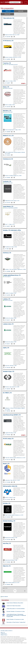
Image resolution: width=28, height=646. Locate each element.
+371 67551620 (7, 499)
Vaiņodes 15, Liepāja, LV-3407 (10, 293)
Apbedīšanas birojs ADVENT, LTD (12, 415)
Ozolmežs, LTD (7, 181)
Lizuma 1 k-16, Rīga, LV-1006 (10, 81)
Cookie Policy (4, 633)
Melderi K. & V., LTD (8, 135)
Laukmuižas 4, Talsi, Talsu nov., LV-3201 (12, 480)
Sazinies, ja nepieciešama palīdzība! (11, 207)
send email (12, 37)
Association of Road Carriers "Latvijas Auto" (16, 622)
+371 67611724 (7, 459)
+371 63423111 (7, 320)
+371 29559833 (7, 271)
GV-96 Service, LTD (8, 40)
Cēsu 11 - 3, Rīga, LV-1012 (10, 224)
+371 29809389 (7, 131)
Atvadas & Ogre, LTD (8, 371)
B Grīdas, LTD (6, 503)
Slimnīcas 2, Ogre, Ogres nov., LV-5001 (12, 386)
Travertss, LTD (7, 63)
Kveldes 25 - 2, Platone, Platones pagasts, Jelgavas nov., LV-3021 (15, 409)
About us (3, 632)
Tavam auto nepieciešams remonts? (11, 64)
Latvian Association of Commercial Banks (16, 608)
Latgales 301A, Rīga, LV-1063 (10, 432)
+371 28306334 (7, 584)
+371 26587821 (7, 59)
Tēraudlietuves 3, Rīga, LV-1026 (11, 246)
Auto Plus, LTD (7, 543)
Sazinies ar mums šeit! (8, 88)
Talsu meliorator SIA (8, 18)
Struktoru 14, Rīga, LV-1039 (10, 497)
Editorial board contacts (6, 630)
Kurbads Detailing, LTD (9, 521)
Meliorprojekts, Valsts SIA (10, 486)
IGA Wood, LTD (7, 252)
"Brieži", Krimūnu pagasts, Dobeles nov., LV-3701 (14, 515)
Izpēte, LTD (6, 347)
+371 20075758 (7, 106)
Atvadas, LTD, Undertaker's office (12, 230)
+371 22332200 (7, 517)
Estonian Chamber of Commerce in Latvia (16, 611)
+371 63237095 (7, 36)
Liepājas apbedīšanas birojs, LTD (12, 275)
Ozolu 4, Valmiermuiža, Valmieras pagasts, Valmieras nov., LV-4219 (15, 153)
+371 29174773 (7, 202)
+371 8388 (7, 248)
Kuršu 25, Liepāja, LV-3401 (10, 104)
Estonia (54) (20, 11)
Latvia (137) (8, 11)
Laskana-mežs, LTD (8, 324)
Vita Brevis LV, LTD (8, 159)
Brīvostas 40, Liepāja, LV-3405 (10, 318)
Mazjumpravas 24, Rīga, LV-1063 (11, 537)
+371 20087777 (7, 226)
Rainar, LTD (6, 87)
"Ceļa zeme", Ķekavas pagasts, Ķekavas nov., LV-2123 (15, 457)
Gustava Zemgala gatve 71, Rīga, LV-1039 (13, 129)
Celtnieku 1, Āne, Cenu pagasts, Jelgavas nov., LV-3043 (15, 269)
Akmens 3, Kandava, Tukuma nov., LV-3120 (13, 57)
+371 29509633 (7, 562)
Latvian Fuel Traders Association (14, 605)
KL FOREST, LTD (7, 392)
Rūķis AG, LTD (6, 566)
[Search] (21, 2)
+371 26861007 (7, 388)
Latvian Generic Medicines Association (15, 602)
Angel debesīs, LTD (8, 206)
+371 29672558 (7, 367)
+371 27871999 (7, 539)
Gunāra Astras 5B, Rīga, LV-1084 (11, 560)
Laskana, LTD (6, 299)
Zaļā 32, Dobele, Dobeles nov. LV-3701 (12, 582)
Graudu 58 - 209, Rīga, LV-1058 (10, 365)
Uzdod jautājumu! (7, 276)
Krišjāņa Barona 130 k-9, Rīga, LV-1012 (12, 200)
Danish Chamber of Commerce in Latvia (15, 619)
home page (14, 37)
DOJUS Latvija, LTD (8, 438)
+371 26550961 (7, 177)
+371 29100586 (7, 482)
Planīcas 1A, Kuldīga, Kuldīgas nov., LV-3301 (13, 175)
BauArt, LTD (6, 463)
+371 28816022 (7, 410)
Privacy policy (4, 634)
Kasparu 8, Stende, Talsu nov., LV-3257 (12, 34)
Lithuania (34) (7, 14)
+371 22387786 (7, 295)
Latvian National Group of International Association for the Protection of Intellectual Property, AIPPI (16, 615)
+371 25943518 (7, 155)
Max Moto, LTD (7, 110)
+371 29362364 (7, 434)
